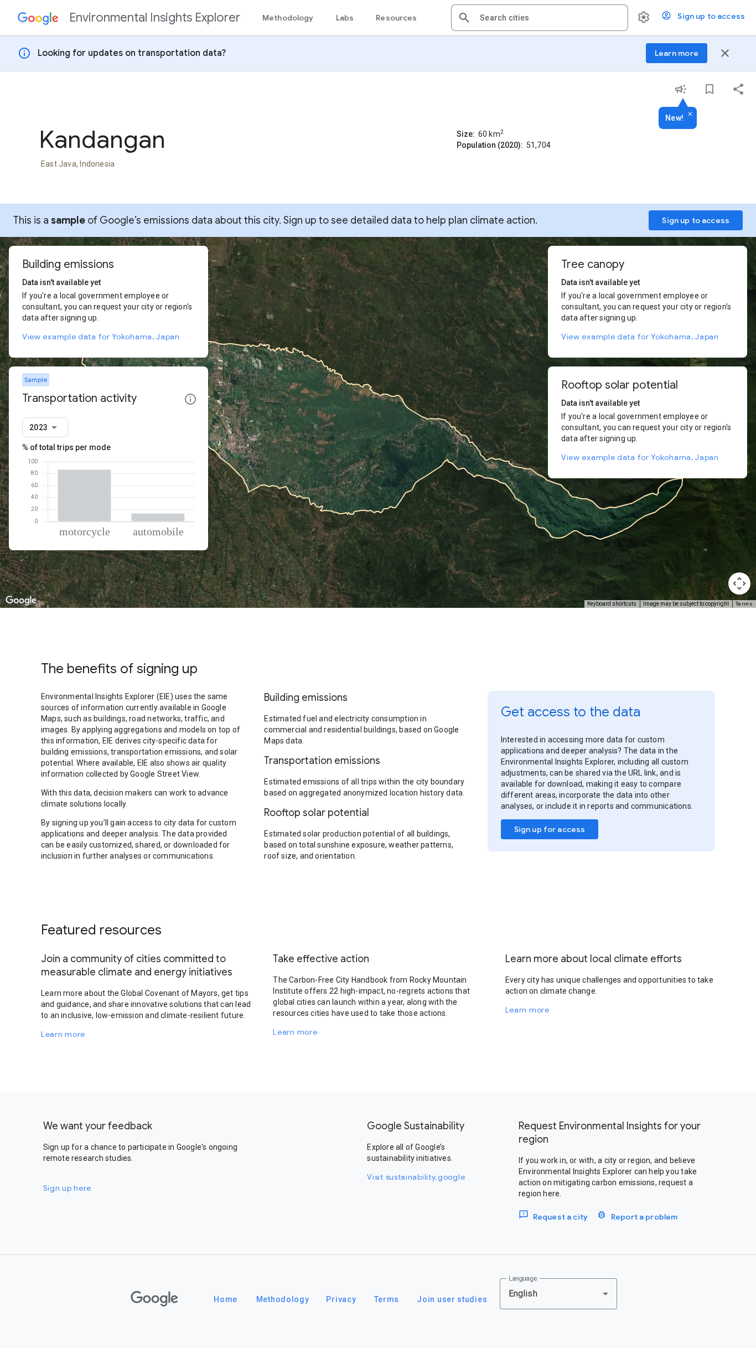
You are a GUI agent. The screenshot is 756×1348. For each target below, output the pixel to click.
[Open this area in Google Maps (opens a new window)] (21, 600)
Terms (744, 603)
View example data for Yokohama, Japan (101, 337)
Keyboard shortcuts (611, 604)
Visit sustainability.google (416, 1177)
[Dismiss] (690, 114)
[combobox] (549, 17)
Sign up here (67, 1188)
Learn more (63, 1034)
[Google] (154, 1298)
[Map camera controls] (739, 583)
